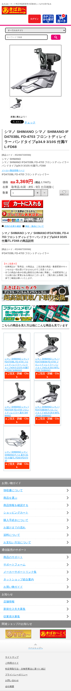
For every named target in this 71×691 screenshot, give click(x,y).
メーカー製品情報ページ (13, 170)
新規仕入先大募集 (14, 608)
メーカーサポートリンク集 (20, 571)
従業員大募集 (11, 616)
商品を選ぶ (10, 497)
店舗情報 (8, 601)
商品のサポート (13, 557)
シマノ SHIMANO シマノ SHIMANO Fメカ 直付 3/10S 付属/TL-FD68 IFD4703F (16, 456)
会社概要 (9, 686)
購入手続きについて (15, 520)
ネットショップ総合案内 (18, 579)
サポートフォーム (14, 564)
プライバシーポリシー (16, 675)
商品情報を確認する (15, 505)
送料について (11, 534)
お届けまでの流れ (14, 527)
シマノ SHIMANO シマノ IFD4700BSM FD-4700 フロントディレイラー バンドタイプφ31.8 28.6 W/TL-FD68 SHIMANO (47, 365)
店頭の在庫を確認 (12, 226)
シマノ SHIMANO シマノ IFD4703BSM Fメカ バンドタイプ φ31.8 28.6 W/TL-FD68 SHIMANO (47, 411)
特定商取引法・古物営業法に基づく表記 (25, 669)
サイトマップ (12, 657)
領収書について (13, 490)
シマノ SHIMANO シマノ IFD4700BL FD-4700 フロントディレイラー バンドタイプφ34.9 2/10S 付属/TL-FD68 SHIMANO (17, 365)
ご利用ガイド (12, 663)
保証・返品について (34, 226)
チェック (30, 122)
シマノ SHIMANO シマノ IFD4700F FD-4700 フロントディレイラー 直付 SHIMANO (17, 411)
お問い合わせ (12, 680)
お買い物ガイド (13, 586)
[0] (61, 21)
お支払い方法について (17, 542)
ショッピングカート (15, 512)
